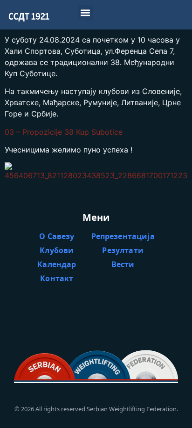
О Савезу (56, 236)
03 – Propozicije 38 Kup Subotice (64, 132)
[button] (85, 12)
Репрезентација (123, 236)
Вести (123, 264)
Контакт (56, 278)
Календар (56, 264)
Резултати (122, 250)
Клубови (57, 250)
